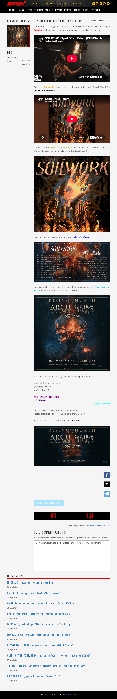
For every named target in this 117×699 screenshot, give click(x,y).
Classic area (36, 4)
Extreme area (48, 4)
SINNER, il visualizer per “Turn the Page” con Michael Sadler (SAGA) (39, 614)
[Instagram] (108, 3)
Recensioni (21, 10)
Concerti (49, 10)
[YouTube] (97, 3)
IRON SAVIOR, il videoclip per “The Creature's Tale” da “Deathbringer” (40, 624)
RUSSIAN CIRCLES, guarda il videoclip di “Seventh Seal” (33, 676)
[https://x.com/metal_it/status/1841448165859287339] (72, 484)
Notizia (93, 20)
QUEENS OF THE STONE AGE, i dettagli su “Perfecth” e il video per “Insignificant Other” (48, 655)
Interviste (30, 10)
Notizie (40, 10)
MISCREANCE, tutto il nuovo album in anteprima (30, 582)
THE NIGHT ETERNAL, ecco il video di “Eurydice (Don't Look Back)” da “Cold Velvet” (46, 666)
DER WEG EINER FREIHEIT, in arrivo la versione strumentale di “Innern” (40, 645)
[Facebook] (93, 3)
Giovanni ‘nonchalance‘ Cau (98, 525)
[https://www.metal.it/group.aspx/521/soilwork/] (49, 502)
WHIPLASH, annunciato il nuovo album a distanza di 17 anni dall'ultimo (40, 603)
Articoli (68, 10)
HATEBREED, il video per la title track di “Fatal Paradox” (33, 593)
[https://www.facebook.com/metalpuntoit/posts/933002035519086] (72, 475)
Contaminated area (62, 4)
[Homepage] (17, 3)
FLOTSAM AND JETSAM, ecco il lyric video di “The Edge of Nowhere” (39, 634)
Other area (76, 4)
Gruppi (12, 10)
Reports (58, 10)
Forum (77, 10)
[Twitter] (101, 3)
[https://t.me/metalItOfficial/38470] (72, 494)
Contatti (96, 10)
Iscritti (86, 10)
